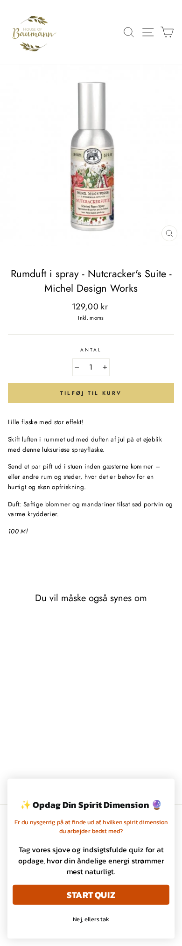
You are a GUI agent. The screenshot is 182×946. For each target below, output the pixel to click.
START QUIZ (91, 894)
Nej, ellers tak (91, 919)
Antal (91, 349)
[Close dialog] (165, 788)
